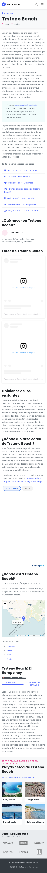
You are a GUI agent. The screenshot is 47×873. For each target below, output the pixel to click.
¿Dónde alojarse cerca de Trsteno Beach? (22, 190)
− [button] (5, 607)
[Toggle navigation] (42, 4)
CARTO (42, 636)
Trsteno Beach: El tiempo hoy (22, 204)
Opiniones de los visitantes (20, 182)
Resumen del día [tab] (13, 682)
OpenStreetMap (26, 636)
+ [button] (5, 603)
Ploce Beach (9, 822)
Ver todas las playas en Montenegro (17, 777)
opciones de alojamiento (25, 105)
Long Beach (33, 799)
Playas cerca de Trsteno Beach (23, 210)
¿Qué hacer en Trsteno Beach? (22, 170)
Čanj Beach (9, 799)
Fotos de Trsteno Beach (18, 176)
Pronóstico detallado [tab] (34, 683)
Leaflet (17, 636)
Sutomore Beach (35, 822)
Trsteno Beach (12, 488)
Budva (27, 488)
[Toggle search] (36, 4)
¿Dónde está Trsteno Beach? (21, 198)
